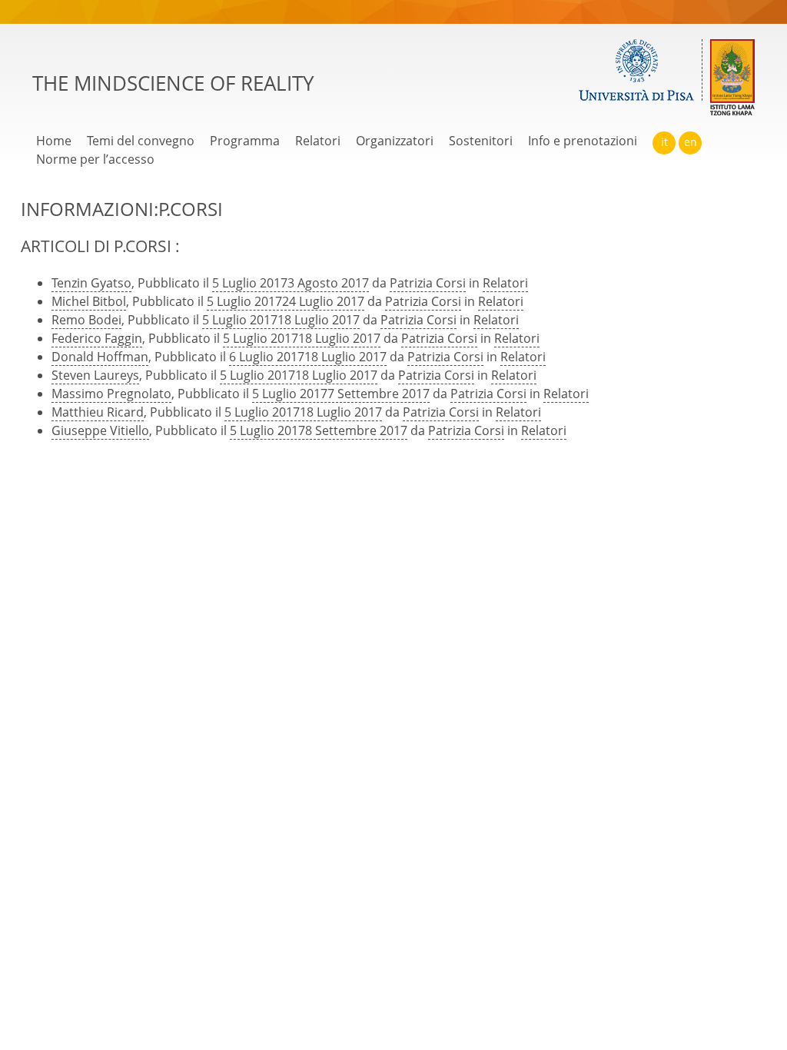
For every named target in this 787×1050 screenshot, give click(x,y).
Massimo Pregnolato (111, 393)
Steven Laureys (95, 375)
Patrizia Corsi (428, 282)
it (664, 142)
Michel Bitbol (88, 301)
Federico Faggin (96, 338)
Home (53, 140)
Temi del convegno (140, 140)
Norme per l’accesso (95, 159)
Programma (245, 140)
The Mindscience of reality (173, 83)
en (690, 142)
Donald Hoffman (99, 356)
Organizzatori (394, 140)
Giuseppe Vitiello (100, 430)
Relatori (317, 140)
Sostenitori (481, 140)
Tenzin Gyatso (91, 282)
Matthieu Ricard (97, 412)
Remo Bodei (86, 319)
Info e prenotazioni (582, 140)
